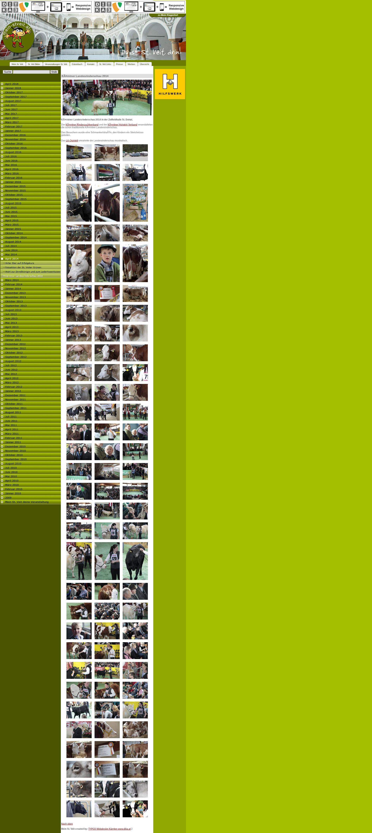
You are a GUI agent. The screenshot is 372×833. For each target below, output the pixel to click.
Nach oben (67, 824)
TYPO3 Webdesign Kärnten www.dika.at (109, 829)
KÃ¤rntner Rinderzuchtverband (82, 124)
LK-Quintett (72, 140)
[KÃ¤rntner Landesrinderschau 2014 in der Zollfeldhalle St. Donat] (107, 114)
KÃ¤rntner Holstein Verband (122, 124)
